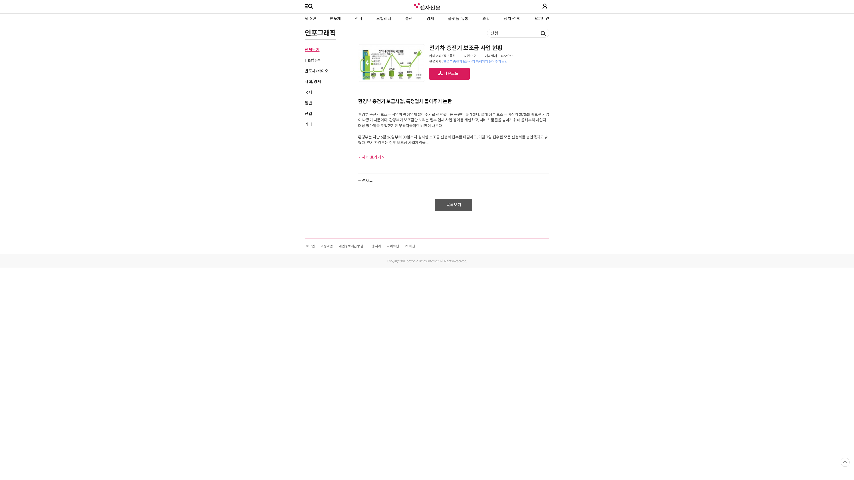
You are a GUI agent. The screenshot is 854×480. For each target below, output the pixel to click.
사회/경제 (313, 81)
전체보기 (312, 49)
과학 (486, 18)
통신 (409, 18)
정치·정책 (512, 18)
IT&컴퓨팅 (313, 60)
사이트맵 (393, 246)
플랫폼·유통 (458, 18)
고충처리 (375, 246)
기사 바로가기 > (371, 157)
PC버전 (410, 246)
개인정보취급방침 (351, 246)
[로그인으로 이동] (544, 6)
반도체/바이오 (316, 71)
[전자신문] (427, 6)
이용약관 (327, 246)
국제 (308, 92)
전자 (358, 18)
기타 (308, 124)
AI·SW (310, 18)
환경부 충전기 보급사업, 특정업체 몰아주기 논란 (475, 61)
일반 (308, 103)
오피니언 (541, 18)
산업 (308, 113)
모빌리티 (383, 18)
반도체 (335, 18)
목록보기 (453, 204)
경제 (430, 18)
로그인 (310, 246)
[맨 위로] (845, 462)
